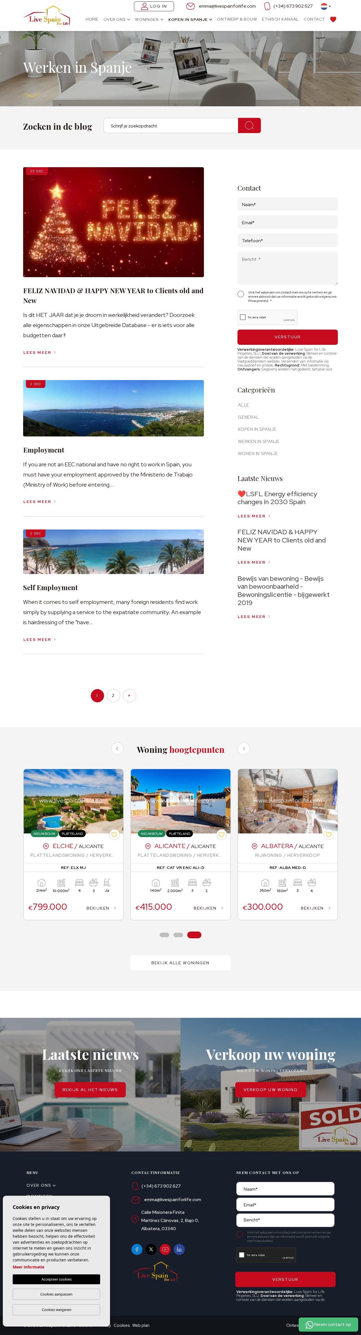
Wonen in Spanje (258, 453)
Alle (243, 405)
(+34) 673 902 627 (293, 6)
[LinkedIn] (179, 1249)
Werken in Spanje (258, 441)
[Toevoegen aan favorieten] (114, 834)
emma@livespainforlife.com (227, 6)
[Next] (243, 748)
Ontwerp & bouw (237, 19)
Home (92, 19)
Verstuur (288, 336)
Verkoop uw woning (271, 1089)
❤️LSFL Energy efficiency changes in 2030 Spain (277, 497)
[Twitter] (151, 1249)
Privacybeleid (258, 301)
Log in (158, 6)
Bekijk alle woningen (180, 962)
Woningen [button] (147, 19)
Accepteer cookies (56, 1279)
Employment (43, 449)
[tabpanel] (73, 844)
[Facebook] (136, 1249)
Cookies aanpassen (56, 1294)
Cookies (122, 1325)
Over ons (115, 19)
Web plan (140, 1325)
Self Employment (50, 587)
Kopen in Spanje (188, 19)
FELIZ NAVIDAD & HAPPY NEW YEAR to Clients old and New (281, 540)
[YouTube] (165, 1249)
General (248, 417)
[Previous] (117, 748)
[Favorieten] (333, 19)
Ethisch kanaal (280, 19)
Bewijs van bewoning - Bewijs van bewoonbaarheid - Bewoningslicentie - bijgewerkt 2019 (283, 590)
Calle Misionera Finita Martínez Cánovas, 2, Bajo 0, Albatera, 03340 (170, 1220)
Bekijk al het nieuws (90, 1089)
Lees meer (37, 352)
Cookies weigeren (56, 1309)
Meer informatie (28, 1267)
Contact (314, 19)
